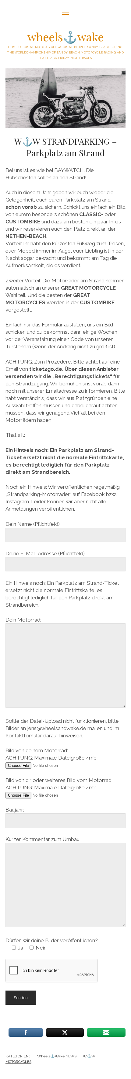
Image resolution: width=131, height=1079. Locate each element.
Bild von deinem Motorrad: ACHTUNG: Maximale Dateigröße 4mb (51, 754)
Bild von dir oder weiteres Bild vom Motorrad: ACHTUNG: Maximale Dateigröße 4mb (58, 784)
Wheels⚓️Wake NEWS (56, 1056)
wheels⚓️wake (65, 36)
